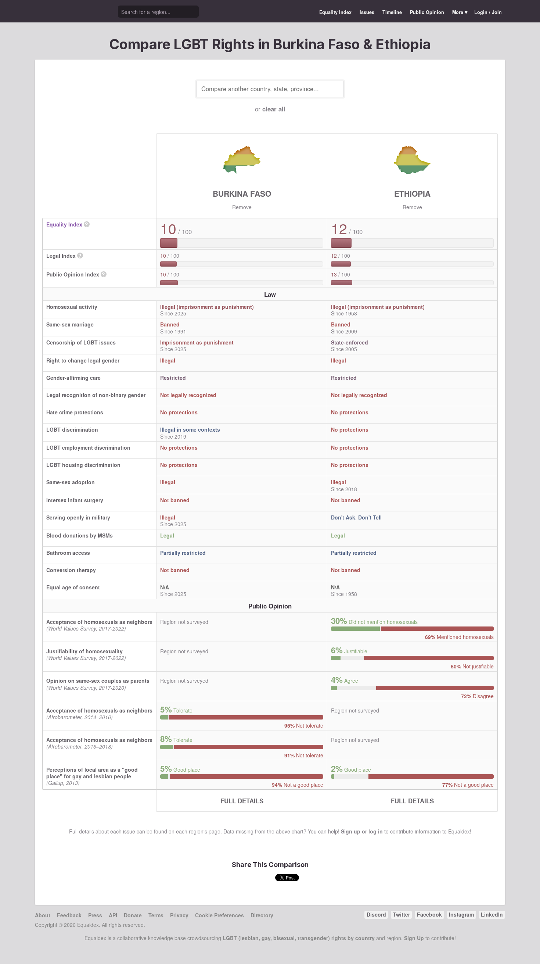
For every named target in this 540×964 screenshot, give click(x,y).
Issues (367, 12)
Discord (376, 914)
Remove (242, 207)
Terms (155, 915)
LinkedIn (492, 914)
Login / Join (488, 12)
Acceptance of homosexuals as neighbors (99, 621)
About (42, 915)
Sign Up (414, 938)
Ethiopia (412, 193)
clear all (273, 108)
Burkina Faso (242, 193)
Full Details (241, 800)
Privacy (179, 915)
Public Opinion (427, 12)
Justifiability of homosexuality (84, 651)
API (113, 915)
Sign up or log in (362, 831)
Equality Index (335, 12)
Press (95, 915)
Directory (262, 915)
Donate (133, 915)
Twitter (401, 914)
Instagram (461, 914)
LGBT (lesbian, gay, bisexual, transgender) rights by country (299, 938)
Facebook (429, 914)
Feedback (69, 915)
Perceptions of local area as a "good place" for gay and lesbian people (92, 773)
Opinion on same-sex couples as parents (98, 680)
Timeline (392, 12)
